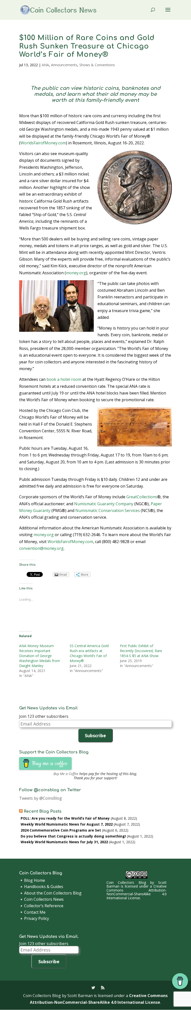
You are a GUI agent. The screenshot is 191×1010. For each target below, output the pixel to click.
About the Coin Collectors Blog (53, 893)
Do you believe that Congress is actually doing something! (73, 836)
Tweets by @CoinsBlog (40, 798)
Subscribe (95, 735)
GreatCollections (141, 497)
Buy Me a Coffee (65, 773)
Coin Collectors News (44, 899)
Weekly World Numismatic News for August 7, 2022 (67, 824)
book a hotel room (64, 379)
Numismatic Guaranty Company (103, 503)
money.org (76, 273)
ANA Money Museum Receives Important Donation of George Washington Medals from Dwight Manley (39, 655)
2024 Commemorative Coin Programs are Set (61, 830)
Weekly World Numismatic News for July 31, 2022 (64, 842)
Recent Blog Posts (42, 811)
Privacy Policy (36, 918)
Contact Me (35, 912)
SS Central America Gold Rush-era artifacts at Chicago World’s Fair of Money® (89, 653)
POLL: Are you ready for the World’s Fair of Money (65, 818)
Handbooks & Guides (43, 886)
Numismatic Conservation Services (107, 510)
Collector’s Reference (43, 905)
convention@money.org (41, 548)
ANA (45, 64)
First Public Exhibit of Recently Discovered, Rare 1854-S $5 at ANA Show (141, 650)
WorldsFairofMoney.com (43, 143)
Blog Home (34, 880)
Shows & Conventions (97, 64)
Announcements (64, 64)
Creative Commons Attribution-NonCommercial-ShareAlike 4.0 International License (136, 892)
